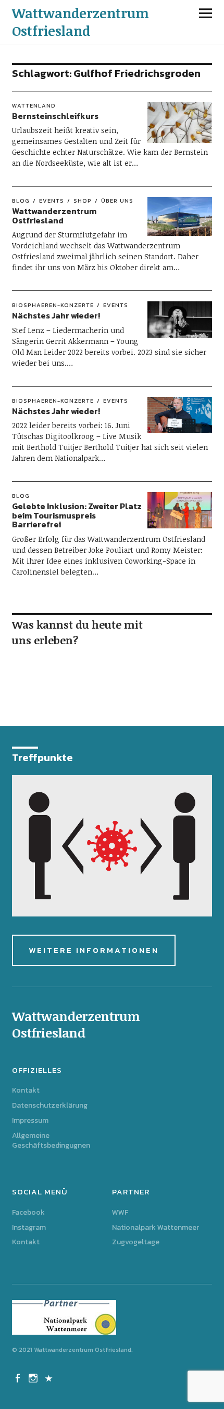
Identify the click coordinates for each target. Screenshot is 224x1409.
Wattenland (34, 105)
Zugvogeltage (135, 1242)
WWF (120, 1212)
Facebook (28, 1212)
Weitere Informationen (94, 950)
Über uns (117, 200)
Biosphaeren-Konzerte (53, 305)
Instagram (29, 1227)
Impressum (30, 1120)
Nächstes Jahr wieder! (56, 315)
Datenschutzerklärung (50, 1105)
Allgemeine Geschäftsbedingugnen (51, 1140)
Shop (82, 200)
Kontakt (26, 1090)
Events (51, 200)
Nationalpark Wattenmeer (155, 1227)
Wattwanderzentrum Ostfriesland (80, 21)
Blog (21, 200)
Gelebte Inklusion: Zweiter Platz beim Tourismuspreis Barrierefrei (77, 515)
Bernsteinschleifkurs (55, 116)
